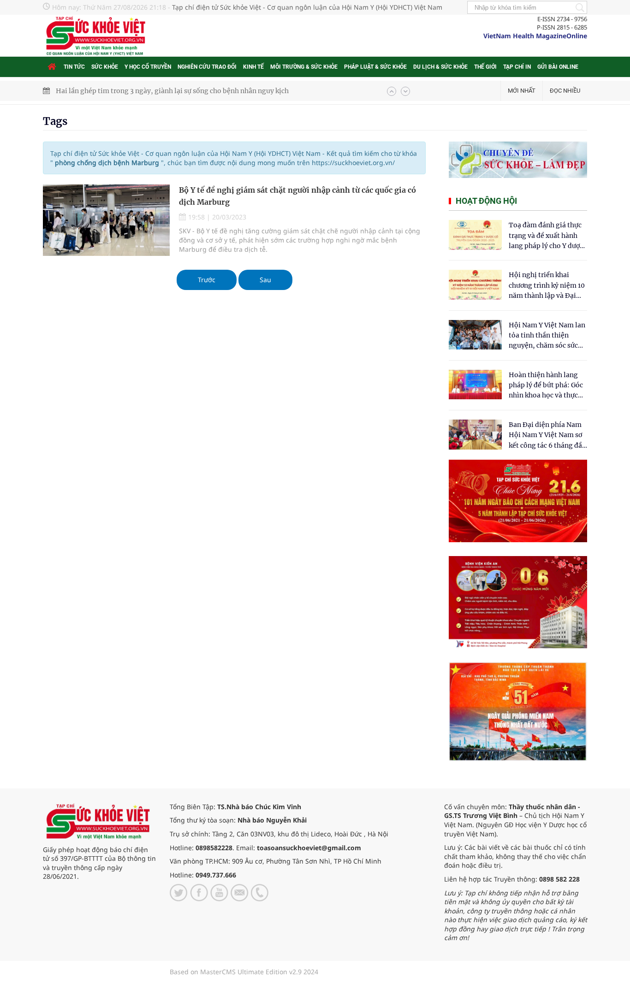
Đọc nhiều (565, 90)
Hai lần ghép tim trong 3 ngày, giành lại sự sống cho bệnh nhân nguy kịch (172, 91)
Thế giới (485, 67)
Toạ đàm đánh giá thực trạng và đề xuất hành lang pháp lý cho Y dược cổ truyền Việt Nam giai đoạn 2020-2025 (546, 236)
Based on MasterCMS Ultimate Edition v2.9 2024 (244, 971)
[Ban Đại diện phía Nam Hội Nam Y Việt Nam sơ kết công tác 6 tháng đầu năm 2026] (475, 435)
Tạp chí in (517, 67)
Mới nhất (521, 90)
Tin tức (74, 67)
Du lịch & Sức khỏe (440, 67)
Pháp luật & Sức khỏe (375, 67)
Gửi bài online (557, 67)
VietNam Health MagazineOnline (535, 35)
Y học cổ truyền (148, 67)
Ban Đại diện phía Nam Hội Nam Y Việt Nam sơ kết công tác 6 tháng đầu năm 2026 (547, 435)
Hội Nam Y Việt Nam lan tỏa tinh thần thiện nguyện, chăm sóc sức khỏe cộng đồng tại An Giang (547, 336)
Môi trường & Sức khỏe (304, 67)
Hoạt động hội (486, 201)
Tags (55, 121)
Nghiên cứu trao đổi (207, 67)
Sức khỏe (104, 67)
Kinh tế (253, 67)
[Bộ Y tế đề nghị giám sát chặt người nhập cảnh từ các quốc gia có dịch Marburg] (106, 220)
